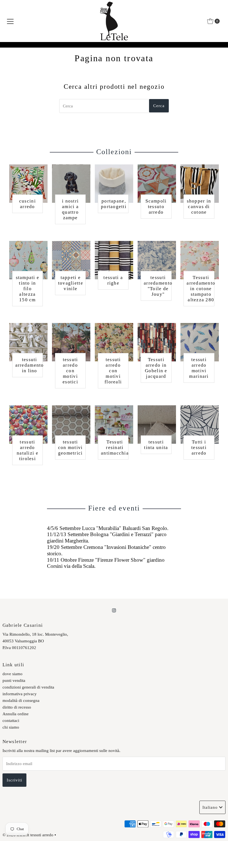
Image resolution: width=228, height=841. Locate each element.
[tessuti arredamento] (157, 260)
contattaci (11, 720)
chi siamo (11, 727)
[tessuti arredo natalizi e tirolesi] (28, 424)
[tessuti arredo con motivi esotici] (71, 342)
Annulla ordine (16, 714)
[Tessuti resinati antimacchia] (114, 424)
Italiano (210, 807)
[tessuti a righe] (114, 260)
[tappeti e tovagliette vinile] (71, 260)
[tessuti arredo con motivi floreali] (114, 342)
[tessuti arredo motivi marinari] (199, 342)
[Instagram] (114, 610)
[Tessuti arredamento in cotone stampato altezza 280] (199, 260)
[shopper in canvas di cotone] (199, 183)
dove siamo (13, 674)
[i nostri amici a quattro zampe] (71, 183)
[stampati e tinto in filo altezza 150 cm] (28, 260)
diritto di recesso (17, 707)
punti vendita (14, 680)
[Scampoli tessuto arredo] (157, 183)
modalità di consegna (21, 700)
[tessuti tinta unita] (157, 424)
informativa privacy (20, 694)
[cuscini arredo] (28, 183)
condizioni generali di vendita (28, 687)
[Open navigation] (10, 21)
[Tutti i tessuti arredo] (199, 424)
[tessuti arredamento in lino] (28, 342)
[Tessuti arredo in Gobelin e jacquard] (157, 342)
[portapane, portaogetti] (114, 183)
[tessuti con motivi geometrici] (71, 424)
